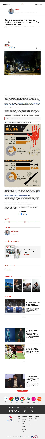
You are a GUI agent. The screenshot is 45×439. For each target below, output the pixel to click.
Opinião (19, 421)
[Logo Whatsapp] (9, 48)
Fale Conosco (24, 429)
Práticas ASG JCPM (24, 419)
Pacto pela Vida (37, 100)
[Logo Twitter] (13, 48)
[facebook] (7, 421)
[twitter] (10, 421)
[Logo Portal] (22, 4)
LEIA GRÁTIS (26, 254)
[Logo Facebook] (11, 48)
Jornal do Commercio (35, 418)
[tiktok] (15, 421)
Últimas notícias (19, 418)
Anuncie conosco (30, 424)
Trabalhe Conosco (23, 431)
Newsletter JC (30, 420)
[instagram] (8, 421)
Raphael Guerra (7, 45)
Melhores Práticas (23, 423)
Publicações (23, 426)
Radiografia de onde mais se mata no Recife (13, 118)
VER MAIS (22, 390)
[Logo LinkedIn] (14, 48)
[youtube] (13, 421)
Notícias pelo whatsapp (30, 418)
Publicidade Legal (30, 422)
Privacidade (23, 421)
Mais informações (15, 234)
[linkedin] (12, 421)
